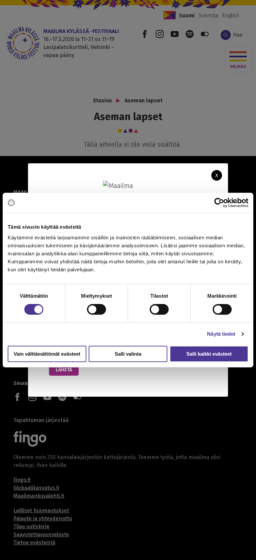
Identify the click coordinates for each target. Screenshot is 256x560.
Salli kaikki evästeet (209, 354)
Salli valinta (128, 354)
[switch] (96, 309)
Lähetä (64, 370)
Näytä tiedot (221, 334)
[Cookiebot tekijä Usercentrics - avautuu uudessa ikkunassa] (219, 203)
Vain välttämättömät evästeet (47, 354)
